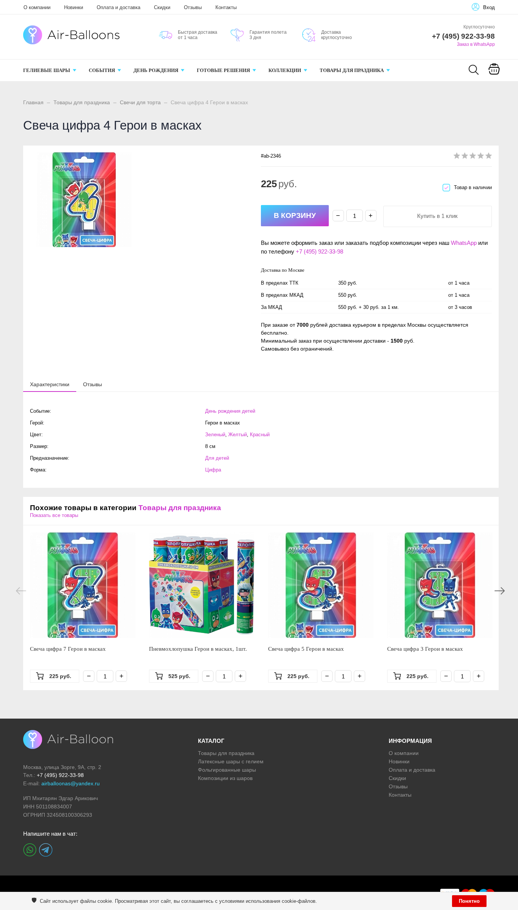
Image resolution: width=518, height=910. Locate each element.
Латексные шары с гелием (231, 761)
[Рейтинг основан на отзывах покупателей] (473, 157)
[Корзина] (494, 74)
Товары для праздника (81, 102)
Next (499, 591)
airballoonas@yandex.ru (70, 783)
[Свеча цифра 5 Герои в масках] (321, 585)
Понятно (469, 901)
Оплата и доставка (118, 7)
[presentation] (49, 384)
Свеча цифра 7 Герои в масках (68, 649)
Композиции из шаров (225, 778)
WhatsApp (464, 243)
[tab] (49, 384)
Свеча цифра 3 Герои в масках (425, 649)
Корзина (494, 79)
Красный (260, 434)
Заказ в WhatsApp (476, 44)
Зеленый (215, 434)
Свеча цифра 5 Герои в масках (306, 649)
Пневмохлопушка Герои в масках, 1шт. (198, 649)
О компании (37, 7)
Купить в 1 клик (437, 216)
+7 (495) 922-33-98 (319, 251)
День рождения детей (230, 411)
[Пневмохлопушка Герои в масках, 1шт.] (201, 585)
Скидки (162, 7)
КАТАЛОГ (211, 741)
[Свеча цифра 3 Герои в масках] (440, 585)
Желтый (237, 434)
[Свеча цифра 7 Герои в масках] (82, 585)
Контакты (226, 7)
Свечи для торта (140, 102)
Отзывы (193, 7)
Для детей (217, 458)
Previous (21, 591)
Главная (33, 102)
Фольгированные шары (227, 770)
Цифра (213, 470)
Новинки (73, 7)
